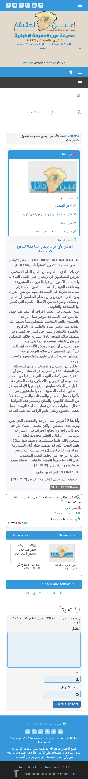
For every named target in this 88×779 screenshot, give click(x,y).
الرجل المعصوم (63, 206)
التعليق (76, 629)
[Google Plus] (28, 5)
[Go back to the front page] (44, 27)
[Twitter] (15, 5)
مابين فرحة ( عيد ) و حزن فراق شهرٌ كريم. (47, 214)
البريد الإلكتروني (70, 688)
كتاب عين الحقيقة (66, 513)
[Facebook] (21, 5)
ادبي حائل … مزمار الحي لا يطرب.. (51, 231)
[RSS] (8, 5)
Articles (74, 136)
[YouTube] (35, 5)
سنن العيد (67, 223)
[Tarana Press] (16, 774)
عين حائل (71, 508)
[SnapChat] (41, 5)
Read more (65, 240)
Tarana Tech (68, 774)
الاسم (77, 673)
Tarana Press (43, 767)
